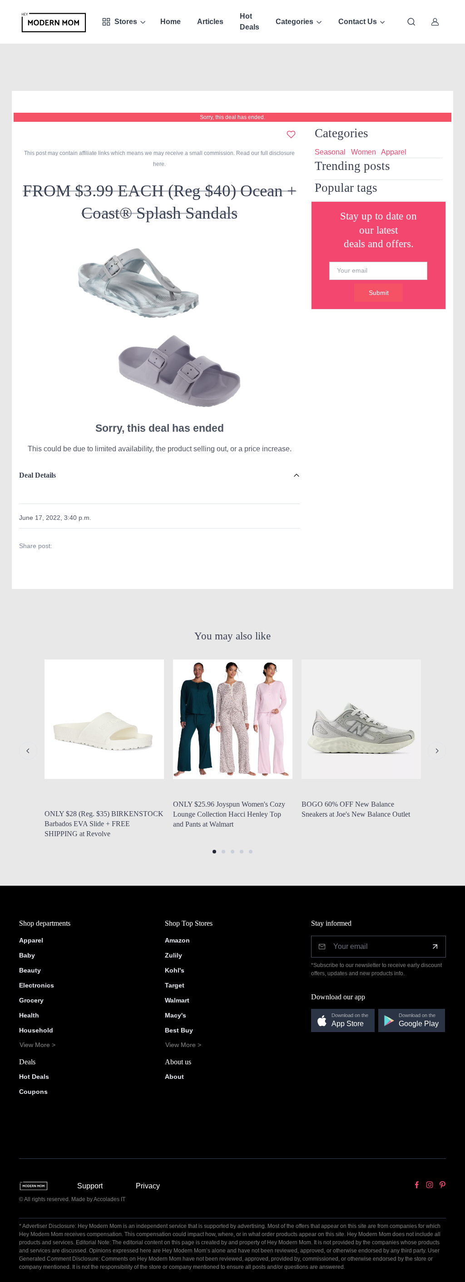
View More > (37, 1044)
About (174, 1076)
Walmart (177, 1000)
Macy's (175, 1015)
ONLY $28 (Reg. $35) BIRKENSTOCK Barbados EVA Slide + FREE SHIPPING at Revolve (104, 823)
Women (363, 152)
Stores (125, 21)
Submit (379, 292)
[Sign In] (435, 22)
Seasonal (330, 152)
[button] (214, 851)
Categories (294, 21)
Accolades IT (109, 1199)
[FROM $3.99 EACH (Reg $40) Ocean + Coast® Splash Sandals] (159, 325)
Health (29, 1015)
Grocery (31, 1000)
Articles (210, 21)
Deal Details (37, 475)
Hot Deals (249, 21)
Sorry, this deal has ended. (232, 117)
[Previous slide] (28, 751)
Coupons (33, 1091)
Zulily (173, 955)
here (158, 164)
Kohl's (174, 970)
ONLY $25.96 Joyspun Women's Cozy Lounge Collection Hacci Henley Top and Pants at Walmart (229, 814)
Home (170, 21)
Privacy (148, 1186)
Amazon (177, 940)
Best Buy (179, 1030)
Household (36, 1030)
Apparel (393, 152)
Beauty (30, 970)
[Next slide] (437, 751)
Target (174, 985)
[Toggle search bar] (411, 22)
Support (90, 1186)
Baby (27, 955)
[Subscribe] (435, 947)
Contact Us (357, 21)
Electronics (36, 985)
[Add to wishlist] (291, 134)
